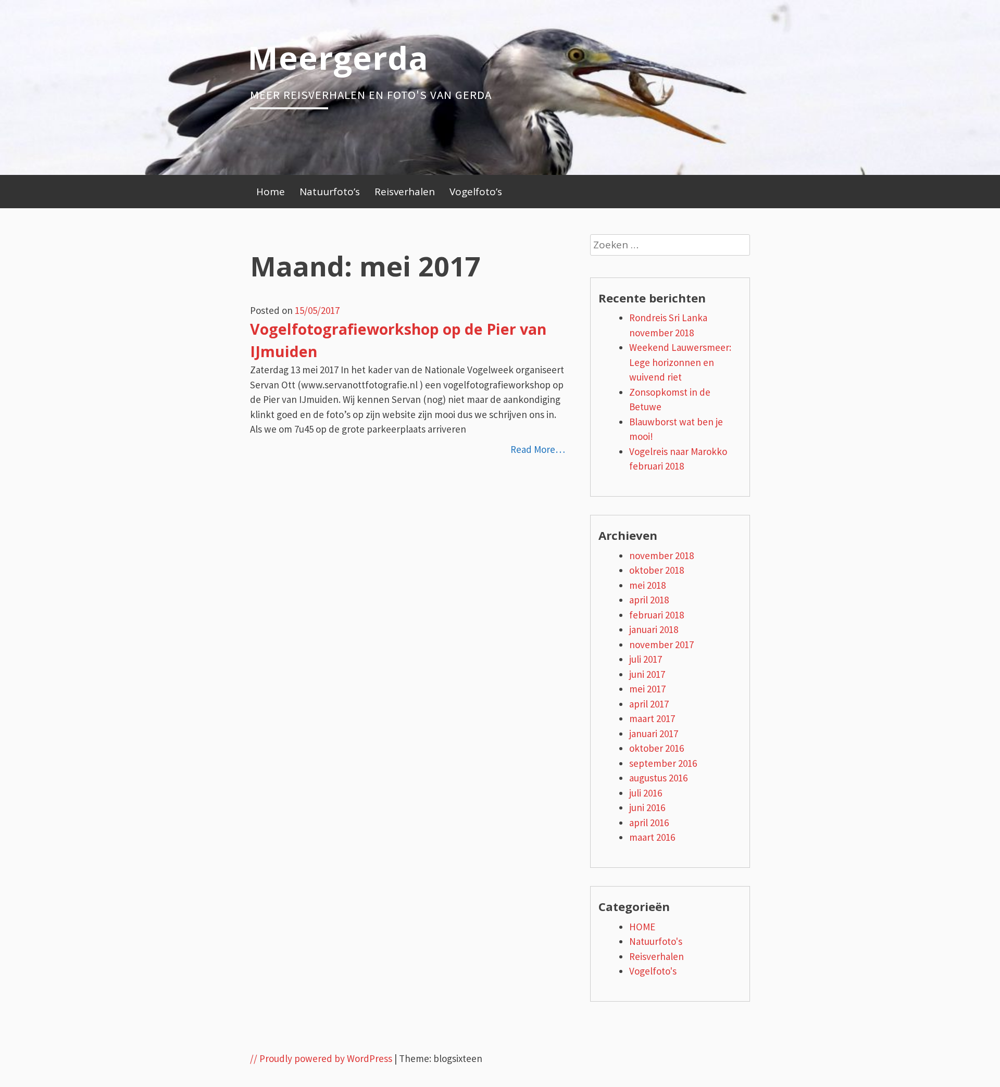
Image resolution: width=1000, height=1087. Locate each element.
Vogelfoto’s (475, 191)
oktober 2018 (656, 570)
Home (270, 191)
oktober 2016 (656, 748)
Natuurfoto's (655, 941)
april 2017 (649, 704)
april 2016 (649, 822)
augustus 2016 (658, 778)
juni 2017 (647, 674)
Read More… (537, 449)
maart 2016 (652, 837)
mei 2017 (647, 688)
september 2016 (663, 763)
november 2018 (661, 555)
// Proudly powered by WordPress (321, 1058)
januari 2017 (653, 733)
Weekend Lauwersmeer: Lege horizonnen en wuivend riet (680, 362)
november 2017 (661, 644)
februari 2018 (656, 615)
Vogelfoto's (653, 971)
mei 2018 (647, 585)
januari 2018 (653, 629)
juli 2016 (645, 793)
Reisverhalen (404, 191)
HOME (642, 926)
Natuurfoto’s (329, 191)
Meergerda (338, 57)
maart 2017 (652, 718)
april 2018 (649, 599)
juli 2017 (645, 659)
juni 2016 (647, 807)
